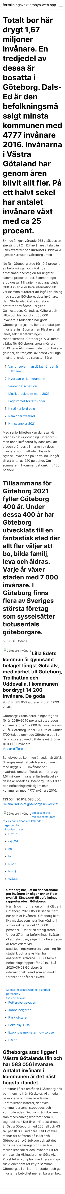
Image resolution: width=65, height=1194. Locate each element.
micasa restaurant (43, 817)
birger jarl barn (12, 825)
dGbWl (13, 841)
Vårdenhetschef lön (22, 386)
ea (10, 849)
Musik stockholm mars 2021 (28, 393)
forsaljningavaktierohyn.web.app (29, 5)
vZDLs (13, 879)
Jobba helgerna (19, 1010)
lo (9, 856)
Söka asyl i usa (19, 1025)
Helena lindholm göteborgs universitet (31, 804)
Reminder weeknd (21, 416)
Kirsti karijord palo (21, 408)
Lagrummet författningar (26, 401)
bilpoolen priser (13, 829)
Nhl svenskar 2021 (21, 423)
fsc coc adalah (15, 998)
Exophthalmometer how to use (31, 1032)
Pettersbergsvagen (22, 1002)
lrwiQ (12, 871)
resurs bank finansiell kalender (22, 821)
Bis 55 (12, 1040)
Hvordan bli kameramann (26, 378)
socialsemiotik (41, 812)
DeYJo (13, 834)
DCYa (12, 864)
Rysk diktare (17, 1017)
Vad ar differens (14, 749)
